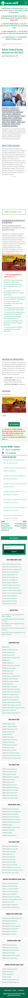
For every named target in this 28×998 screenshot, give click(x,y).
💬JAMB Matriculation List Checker (10, 697)
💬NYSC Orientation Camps (8, 862)
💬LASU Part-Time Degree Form (10, 580)
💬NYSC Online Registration (9, 851)
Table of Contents (13, 212)
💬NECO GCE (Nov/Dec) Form (9, 771)
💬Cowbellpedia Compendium (9, 934)
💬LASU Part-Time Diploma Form (10, 577)
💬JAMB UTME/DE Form (8, 663)
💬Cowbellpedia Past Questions (9, 931)
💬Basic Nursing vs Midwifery (9, 894)
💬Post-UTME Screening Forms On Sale (11, 564)
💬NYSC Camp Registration (8, 857)
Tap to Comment (14, 424)
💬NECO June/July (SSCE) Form (9, 769)
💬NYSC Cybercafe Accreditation (10, 846)
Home (3, 43)
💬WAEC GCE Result (7, 734)
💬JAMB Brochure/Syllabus (8, 668)
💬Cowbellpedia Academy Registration (11, 926)
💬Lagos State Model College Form (10, 982)
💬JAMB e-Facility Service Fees (10, 649)
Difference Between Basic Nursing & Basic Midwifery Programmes (15, 469)
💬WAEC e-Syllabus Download (9, 726)
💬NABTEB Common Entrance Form (10, 979)
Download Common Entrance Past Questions (14, 16)
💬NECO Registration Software (9, 785)
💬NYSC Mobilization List (8, 854)
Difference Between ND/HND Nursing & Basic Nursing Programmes (14, 461)
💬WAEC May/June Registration (9, 739)
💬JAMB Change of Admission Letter (11, 657)
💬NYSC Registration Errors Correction (11, 867)
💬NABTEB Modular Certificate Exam (11, 827)
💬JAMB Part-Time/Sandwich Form (10, 700)
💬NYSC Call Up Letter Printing (9, 865)
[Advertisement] (14, 73)
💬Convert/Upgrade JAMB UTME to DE (11, 713)
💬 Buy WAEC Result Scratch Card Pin (11, 755)
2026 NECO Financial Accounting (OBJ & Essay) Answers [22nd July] (13, 633)
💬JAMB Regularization (8, 671)
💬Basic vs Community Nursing (9, 891)
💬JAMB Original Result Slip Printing (11, 689)
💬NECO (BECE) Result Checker (9, 793)
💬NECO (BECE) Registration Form (10, 787)
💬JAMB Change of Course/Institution (11, 676)
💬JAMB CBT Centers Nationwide (10, 678)
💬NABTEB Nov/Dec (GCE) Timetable (11, 822)
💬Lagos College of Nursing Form (10, 904)
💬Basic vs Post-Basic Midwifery (10, 883)
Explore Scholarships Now (9, 31)
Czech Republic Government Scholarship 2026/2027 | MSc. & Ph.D (13, 286)
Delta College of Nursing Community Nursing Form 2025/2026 (13, 516)
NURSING (6, 43)
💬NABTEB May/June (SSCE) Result (10, 817)
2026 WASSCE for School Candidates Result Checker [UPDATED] (13, 615)
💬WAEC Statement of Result (9, 750)
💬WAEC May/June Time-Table (9, 745)
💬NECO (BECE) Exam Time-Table (10, 790)
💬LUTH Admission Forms (8, 902)
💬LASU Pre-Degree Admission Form (11, 588)
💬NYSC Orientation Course (8, 859)
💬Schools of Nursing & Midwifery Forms (12, 899)
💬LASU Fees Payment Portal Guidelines (11, 590)
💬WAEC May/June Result (8, 732)
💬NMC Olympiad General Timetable (11, 955)
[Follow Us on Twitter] (3, 449)
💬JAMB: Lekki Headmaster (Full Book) (11, 702)
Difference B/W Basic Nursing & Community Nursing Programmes (15, 485)
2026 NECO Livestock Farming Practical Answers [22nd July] (14, 629)
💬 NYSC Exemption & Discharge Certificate (12, 870)
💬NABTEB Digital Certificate (9, 835)
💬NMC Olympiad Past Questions (10, 947)
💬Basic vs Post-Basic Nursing (9, 886)
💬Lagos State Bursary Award (9, 603)
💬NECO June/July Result (8, 779)
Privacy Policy (21, 990)
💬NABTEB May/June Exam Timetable (11, 819)
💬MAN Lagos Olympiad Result (9, 958)
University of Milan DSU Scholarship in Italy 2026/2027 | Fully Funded (13, 303)
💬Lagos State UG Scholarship (9, 601)
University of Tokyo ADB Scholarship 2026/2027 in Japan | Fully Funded (14, 293)
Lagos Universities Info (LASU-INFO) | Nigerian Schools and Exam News (16, 994)
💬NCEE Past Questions (8, 971)
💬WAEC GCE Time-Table (8, 747)
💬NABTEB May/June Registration (10, 809)
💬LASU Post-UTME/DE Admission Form (11, 567)
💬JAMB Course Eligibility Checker (10, 694)
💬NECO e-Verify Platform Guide (10, 798)
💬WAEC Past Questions (8, 737)
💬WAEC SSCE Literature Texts (9, 729)
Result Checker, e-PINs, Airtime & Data (13, 8)
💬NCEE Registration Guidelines (10, 969)
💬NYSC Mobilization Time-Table (10, 849)
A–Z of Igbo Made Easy (9, 37)
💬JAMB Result (6, 660)
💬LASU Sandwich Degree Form (9, 574)
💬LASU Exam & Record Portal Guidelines (12, 593)
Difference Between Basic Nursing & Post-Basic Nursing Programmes (15, 477)
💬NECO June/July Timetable (9, 774)
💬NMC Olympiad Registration (9, 945)
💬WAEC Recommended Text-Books (10, 753)
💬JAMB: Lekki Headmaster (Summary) (11, 705)
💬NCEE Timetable (6, 977)
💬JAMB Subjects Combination (9, 686)
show (19, 212)
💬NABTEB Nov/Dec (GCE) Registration (11, 811)
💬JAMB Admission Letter (8, 655)
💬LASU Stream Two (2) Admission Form (12, 569)
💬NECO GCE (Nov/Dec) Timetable (10, 777)
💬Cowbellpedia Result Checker (9, 921)
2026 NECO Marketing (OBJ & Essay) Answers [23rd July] (13, 620)
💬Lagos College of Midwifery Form (10, 907)
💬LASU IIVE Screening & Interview (10, 572)
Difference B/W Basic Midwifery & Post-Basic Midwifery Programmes (14, 493)
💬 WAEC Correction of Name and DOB (11, 758)
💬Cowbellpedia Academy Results (10, 929)
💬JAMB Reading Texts (7, 684)
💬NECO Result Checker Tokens (9, 795)
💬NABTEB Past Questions (8, 830)
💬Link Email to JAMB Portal (9, 710)
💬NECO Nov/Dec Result (8, 782)
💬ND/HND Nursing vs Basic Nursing (11, 897)
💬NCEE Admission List (7, 974)
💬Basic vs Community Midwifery (10, 889)
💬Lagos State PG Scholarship (9, 598)
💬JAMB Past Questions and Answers (11, 665)
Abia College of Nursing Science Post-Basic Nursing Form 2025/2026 (15, 501)
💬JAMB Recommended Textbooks (10, 681)
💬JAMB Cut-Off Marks (7, 673)
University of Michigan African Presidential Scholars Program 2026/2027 (13, 323)
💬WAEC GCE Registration (8, 742)
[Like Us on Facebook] (3, 452)
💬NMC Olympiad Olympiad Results (10, 950)
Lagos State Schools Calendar (10, 24)
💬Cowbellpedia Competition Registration (12, 918)
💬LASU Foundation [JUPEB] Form (10, 582)
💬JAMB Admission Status (8, 652)
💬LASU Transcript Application (9, 596)
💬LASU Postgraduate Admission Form (11, 585)
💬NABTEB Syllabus (7, 825)
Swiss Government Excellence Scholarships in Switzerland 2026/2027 (13, 329)
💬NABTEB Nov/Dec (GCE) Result (10, 814)
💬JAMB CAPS (5, 647)
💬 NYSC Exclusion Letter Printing (10, 872)
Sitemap (14, 990)
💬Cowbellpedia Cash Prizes (9, 923)
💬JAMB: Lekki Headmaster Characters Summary (13, 707)
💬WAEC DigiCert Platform (8, 724)
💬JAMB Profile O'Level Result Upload (11, 692)
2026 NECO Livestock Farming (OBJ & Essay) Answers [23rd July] (13, 624)
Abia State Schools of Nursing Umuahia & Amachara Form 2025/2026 (15, 509)
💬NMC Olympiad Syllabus (8, 953)
